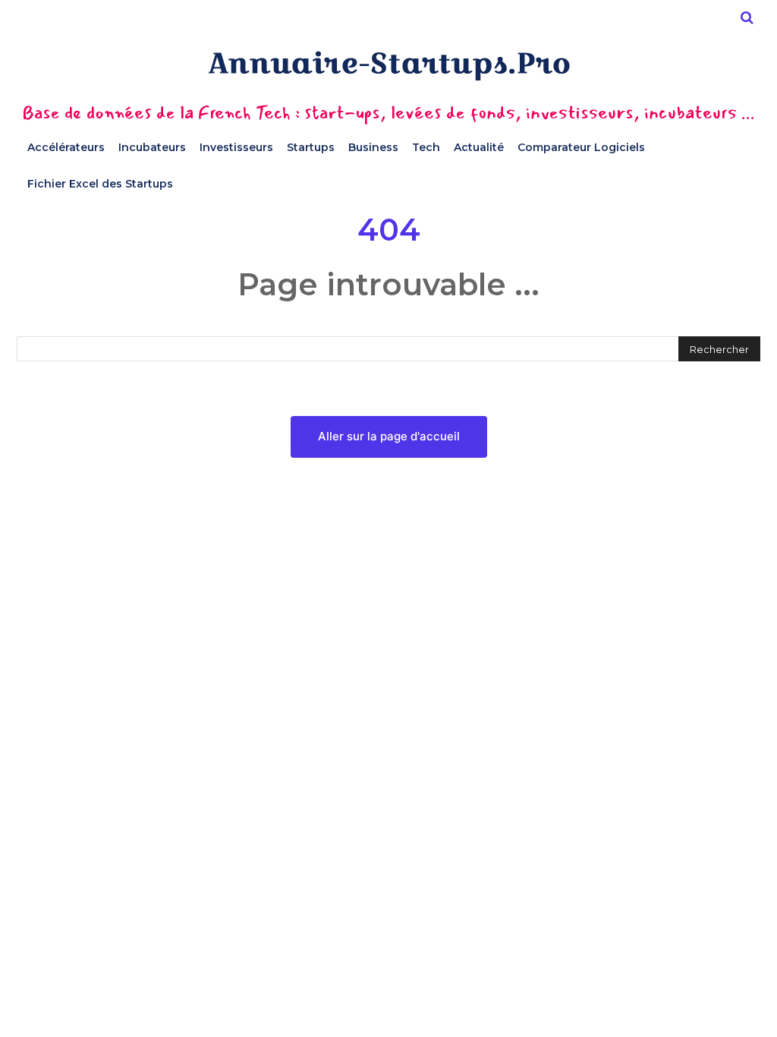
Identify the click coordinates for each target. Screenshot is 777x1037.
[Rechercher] (746, 17)
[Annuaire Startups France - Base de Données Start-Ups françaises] (388, 65)
